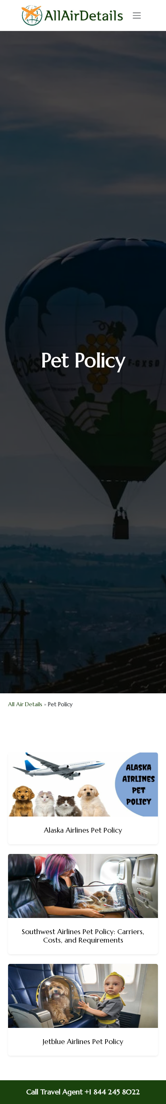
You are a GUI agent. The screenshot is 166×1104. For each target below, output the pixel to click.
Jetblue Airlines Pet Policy (83, 1041)
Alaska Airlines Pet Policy (83, 830)
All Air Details (25, 704)
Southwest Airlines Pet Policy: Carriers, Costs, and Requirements (83, 936)
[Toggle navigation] (137, 15)
